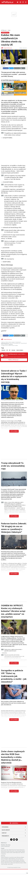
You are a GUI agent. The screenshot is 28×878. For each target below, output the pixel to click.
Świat (9, 30)
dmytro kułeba (20, 350)
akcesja (13, 350)
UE (7, 350)
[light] (17, 2)
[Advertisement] (14, 150)
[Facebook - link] (11, 839)
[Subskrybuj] (20, 2)
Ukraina (3, 350)
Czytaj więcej (14, 431)
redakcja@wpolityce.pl (5, 343)
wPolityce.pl (3, 30)
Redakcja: (4, 842)
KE (9, 350)
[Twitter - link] (17, 839)
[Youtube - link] (14, 839)
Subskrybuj (11, 344)
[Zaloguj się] (23, 2)
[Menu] (25, 2)
